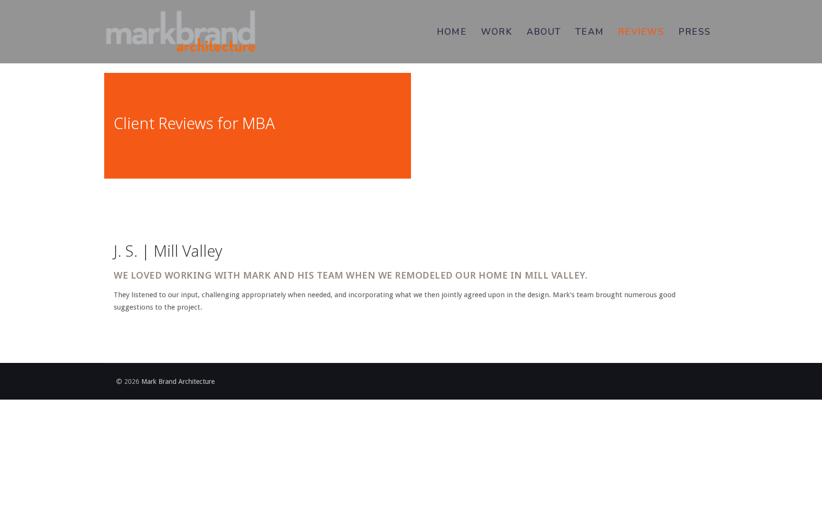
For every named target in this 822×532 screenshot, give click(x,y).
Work (496, 32)
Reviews (641, 32)
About (544, 32)
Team (589, 32)
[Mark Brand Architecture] (180, 32)
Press (694, 32)
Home (452, 32)
